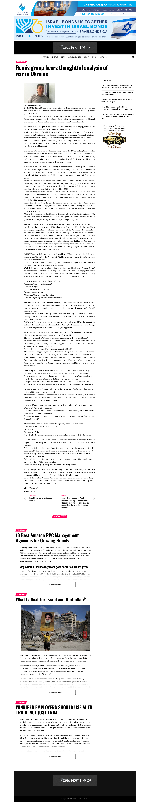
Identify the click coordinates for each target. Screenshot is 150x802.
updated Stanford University (34, 735)
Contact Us (103, 57)
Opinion (94, 57)
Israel (63, 57)
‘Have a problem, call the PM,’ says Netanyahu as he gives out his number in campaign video (118, 116)
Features (46, 57)
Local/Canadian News (74, 57)
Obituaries (54, 57)
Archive (86, 57)
